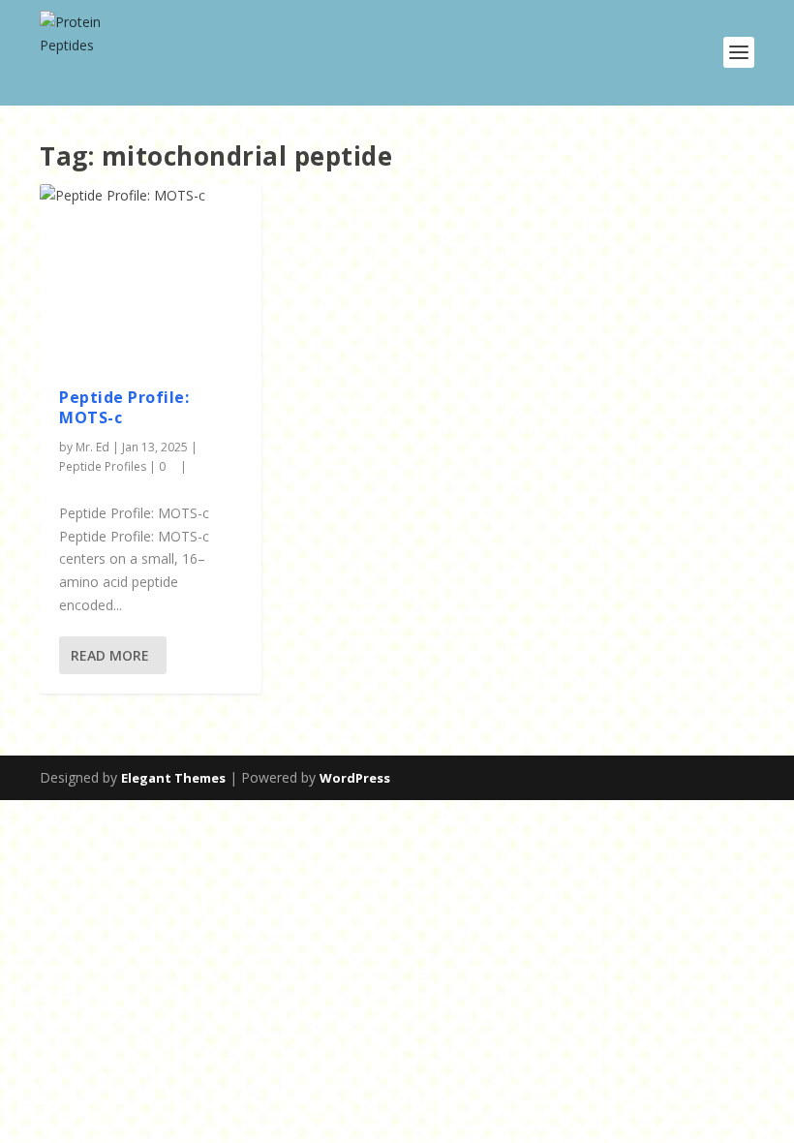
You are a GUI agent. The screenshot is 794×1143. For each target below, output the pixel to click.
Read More (110, 655)
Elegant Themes (173, 778)
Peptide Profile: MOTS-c (124, 407)
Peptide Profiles (102, 466)
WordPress (355, 778)
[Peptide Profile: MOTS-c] (150, 276)
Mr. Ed (92, 447)
